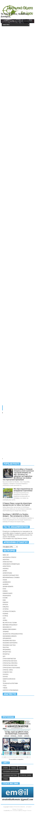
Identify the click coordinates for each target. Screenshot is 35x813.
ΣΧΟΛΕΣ (5, 676)
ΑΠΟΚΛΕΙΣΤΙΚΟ (7, 562)
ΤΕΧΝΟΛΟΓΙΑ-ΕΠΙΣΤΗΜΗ (10, 683)
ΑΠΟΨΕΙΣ (6, 568)
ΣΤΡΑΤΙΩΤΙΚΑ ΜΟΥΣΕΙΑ (10, 661)
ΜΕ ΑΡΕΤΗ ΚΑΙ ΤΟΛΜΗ (10, 622)
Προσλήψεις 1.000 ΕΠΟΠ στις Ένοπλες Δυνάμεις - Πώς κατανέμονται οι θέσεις (16, 515)
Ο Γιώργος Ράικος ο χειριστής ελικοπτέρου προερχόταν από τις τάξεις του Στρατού (17, 504)
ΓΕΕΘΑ (5, 580)
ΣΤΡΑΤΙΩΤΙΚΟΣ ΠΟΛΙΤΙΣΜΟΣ (11, 667)
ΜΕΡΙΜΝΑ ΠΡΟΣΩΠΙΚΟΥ (10, 625)
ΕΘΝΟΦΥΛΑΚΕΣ (7, 593)
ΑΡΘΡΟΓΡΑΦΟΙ (7, 573)
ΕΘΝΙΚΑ (5, 591)
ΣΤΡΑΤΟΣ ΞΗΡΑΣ (8, 670)
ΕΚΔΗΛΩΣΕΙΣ (7, 595)
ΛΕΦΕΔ (5, 620)
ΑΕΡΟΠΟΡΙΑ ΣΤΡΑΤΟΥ (9, 557)
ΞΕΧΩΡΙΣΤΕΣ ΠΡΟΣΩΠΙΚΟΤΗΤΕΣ (13, 634)
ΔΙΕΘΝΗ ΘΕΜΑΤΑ (8, 586)
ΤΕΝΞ (4, 681)
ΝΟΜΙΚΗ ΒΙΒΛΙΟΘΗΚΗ (9, 629)
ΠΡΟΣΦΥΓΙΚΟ (7, 652)
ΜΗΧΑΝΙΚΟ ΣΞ (7, 627)
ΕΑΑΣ (4, 589)
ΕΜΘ (4, 600)
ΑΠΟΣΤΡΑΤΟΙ (7, 566)
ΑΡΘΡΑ (5, 571)
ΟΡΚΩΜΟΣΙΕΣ (7, 638)
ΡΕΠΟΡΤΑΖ (6, 654)
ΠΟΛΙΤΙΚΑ (6, 647)
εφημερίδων (20, 759)
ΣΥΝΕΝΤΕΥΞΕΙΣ (7, 672)
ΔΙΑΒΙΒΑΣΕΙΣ (7, 582)
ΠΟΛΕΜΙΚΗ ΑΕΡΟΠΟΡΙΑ (10, 643)
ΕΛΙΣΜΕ (5, 598)
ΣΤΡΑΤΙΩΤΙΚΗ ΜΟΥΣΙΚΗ (10, 665)
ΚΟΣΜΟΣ (5, 613)
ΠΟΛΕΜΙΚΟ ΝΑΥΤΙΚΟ (9, 645)
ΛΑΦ (4, 618)
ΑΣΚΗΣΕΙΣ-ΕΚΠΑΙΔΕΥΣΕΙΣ (11, 575)
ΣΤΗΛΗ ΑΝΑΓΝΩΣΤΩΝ (9, 658)
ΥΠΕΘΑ (5, 688)
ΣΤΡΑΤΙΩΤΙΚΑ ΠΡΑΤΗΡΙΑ (10, 663)
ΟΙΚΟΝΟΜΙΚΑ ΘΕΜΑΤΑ (10, 636)
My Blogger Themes (26, 810)
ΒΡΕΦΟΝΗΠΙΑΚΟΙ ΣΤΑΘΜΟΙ (11, 577)
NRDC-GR (5, 555)
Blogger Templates (17, 809)
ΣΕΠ (4, 656)
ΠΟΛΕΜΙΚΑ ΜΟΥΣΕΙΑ (9, 640)
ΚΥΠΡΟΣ (5, 616)
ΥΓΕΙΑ (4, 685)
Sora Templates (14, 810)
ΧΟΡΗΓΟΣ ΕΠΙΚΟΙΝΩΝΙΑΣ (10, 690)
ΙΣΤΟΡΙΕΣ (6, 609)
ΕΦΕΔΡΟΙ (6, 607)
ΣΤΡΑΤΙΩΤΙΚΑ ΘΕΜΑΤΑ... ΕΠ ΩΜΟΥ (22, 807)
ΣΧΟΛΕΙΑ (5, 674)
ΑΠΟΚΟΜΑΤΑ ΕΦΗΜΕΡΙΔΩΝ (11, 564)
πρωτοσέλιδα (13, 759)
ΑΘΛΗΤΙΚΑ (6, 559)
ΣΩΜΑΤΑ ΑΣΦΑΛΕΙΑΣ (9, 679)
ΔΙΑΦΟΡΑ (5, 584)
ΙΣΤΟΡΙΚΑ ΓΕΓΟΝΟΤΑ (9, 611)
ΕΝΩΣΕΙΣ (5, 602)
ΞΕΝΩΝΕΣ (6, 631)
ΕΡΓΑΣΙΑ (5, 604)
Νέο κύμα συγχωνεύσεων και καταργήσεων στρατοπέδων (23, 490)
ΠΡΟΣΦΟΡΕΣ (7, 649)
